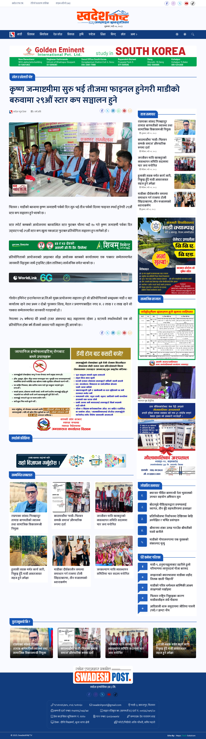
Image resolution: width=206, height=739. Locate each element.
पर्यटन (92, 34)
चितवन (31, 34)
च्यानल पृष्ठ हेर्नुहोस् (146, 401)
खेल (123, 34)
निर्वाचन (44, 34)
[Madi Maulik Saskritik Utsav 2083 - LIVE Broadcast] (166, 382)
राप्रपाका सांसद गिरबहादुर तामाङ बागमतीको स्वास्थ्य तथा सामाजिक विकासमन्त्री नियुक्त (30, 648)
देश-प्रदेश (57, 34)
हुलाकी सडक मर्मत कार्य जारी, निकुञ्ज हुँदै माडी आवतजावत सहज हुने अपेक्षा (173, 648)
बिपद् (113, 34)
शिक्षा (103, 34)
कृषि (81, 34)
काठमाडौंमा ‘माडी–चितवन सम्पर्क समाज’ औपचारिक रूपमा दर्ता (79, 650)
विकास (70, 34)
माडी (19, 34)
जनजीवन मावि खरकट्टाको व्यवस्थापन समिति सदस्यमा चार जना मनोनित (126, 648)
